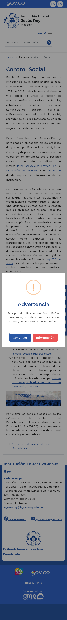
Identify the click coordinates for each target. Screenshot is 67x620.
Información (45, 337)
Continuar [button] (20, 337)
